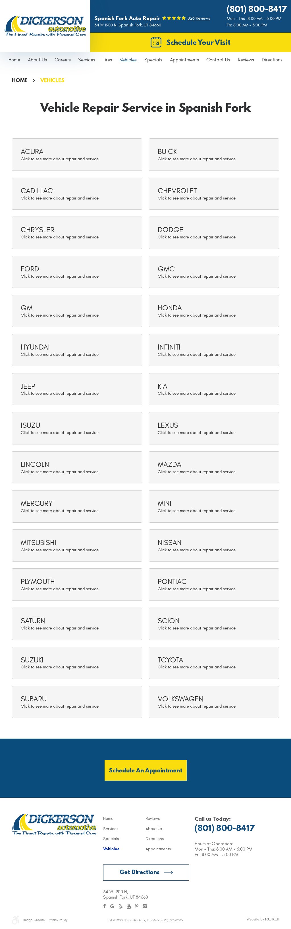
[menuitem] (14, 60)
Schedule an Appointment (145, 770)
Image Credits (34, 920)
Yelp (120, 906)
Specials (153, 60)
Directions (272, 60)
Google (112, 906)
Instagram (145, 906)
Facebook (104, 906)
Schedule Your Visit (198, 42)
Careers (63, 60)
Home (14, 60)
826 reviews (199, 18)
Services (86, 60)
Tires (107, 60)
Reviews (246, 60)
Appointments (184, 60)
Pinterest (136, 906)
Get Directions (139, 872)
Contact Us (218, 60)
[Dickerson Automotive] (45, 26)
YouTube (129, 906)
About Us (37, 60)
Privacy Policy (57, 920)
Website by (263, 919)
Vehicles (128, 60)
